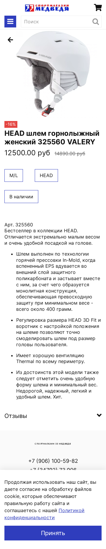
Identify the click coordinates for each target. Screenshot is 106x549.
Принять (53, 533)
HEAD (46, 175)
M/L (13, 175)
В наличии (21, 197)
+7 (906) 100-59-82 (53, 461)
